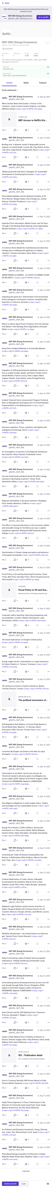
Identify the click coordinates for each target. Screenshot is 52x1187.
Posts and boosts (9, 90)
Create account (10, 1184)
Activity (9, 83)
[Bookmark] (37, 130)
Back (7, 3)
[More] (48, 130)
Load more (26, 1171)
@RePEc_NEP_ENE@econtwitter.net (14, 45)
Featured (42, 83)
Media (26, 83)
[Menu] (48, 43)
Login (23, 1184)
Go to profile (43, 17)
